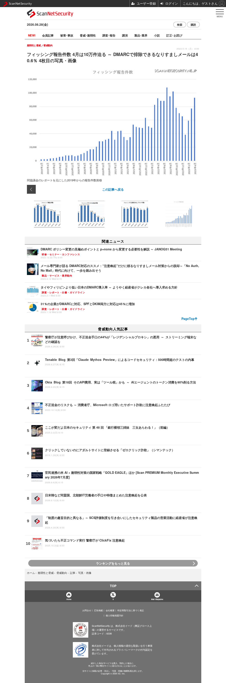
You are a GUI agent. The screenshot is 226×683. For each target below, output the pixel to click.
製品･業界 (140, 35)
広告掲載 (98, 610)
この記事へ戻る (113, 189)
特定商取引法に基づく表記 (130, 610)
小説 (157, 35)
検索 (179, 25)
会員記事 (48, 35)
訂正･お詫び (174, 35)
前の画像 (31, 189)
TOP (113, 586)
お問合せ (86, 610)
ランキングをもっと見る (113, 563)
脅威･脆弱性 (88, 35)
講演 (125, 35)
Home (68, 599)
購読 (193, 25)
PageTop (188, 318)
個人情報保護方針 (114, 615)
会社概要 (110, 610)
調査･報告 (108, 35)
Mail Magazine (157, 599)
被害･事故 (66, 35)
